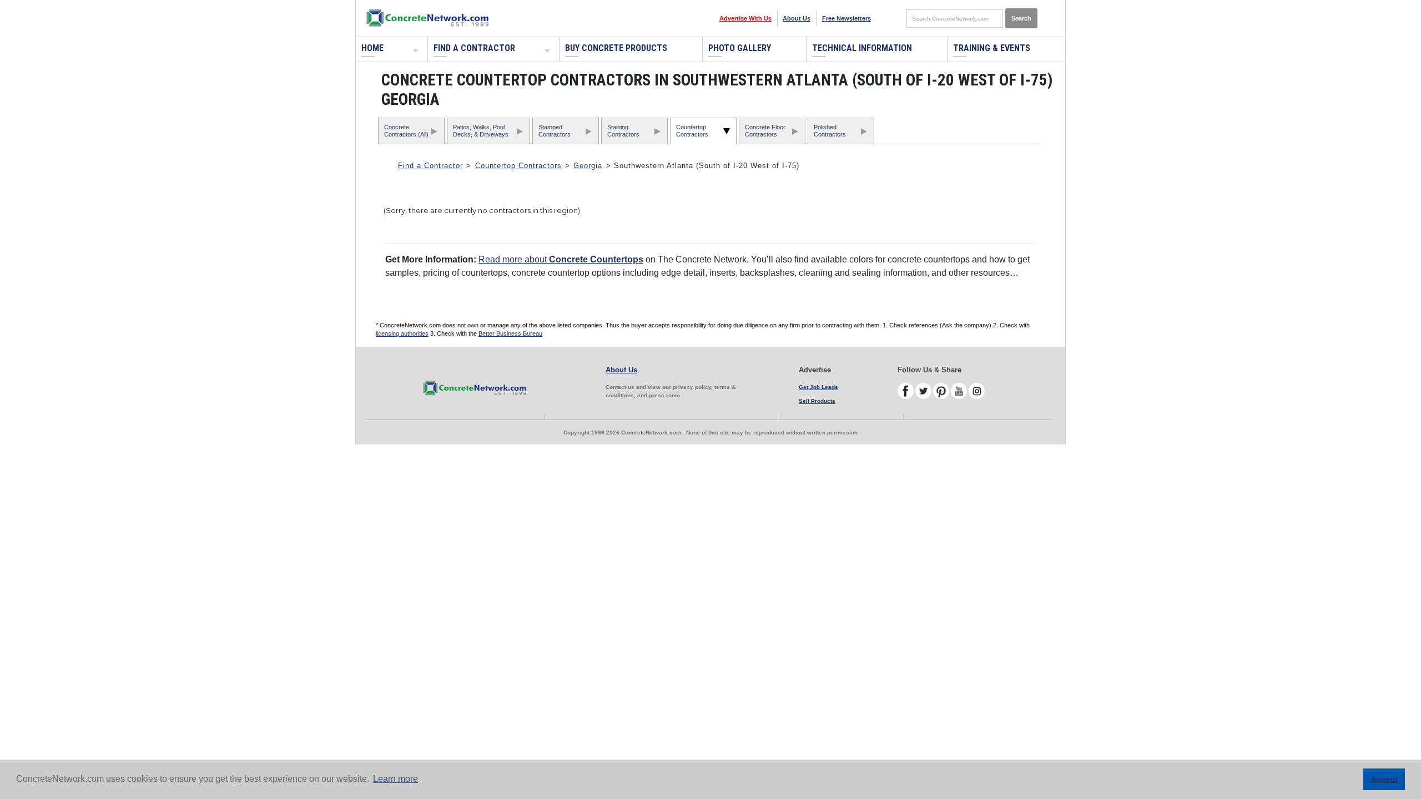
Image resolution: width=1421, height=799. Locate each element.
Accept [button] (1384, 779)
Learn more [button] (395, 778)
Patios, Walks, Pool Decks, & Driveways (480, 131)
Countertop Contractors (692, 131)
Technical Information (862, 48)
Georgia (587, 165)
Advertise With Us (745, 18)
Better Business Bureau (510, 333)
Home (372, 48)
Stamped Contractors (554, 131)
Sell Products (817, 401)
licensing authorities (402, 333)
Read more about (560, 259)
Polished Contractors (830, 131)
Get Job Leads (818, 387)
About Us (796, 18)
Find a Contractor (474, 48)
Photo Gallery (739, 48)
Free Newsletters (846, 18)
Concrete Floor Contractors (765, 131)
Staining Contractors (623, 131)
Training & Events (991, 48)
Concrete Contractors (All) (406, 131)
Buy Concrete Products (616, 48)
